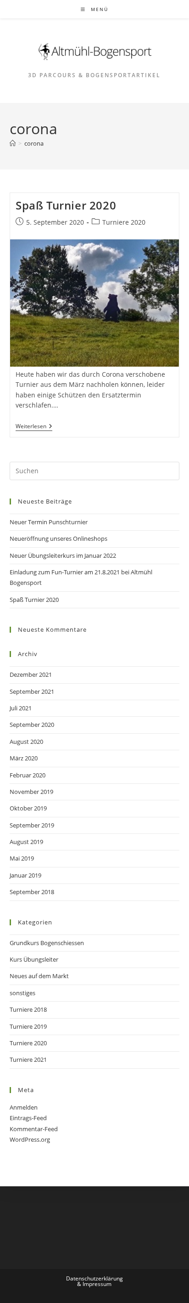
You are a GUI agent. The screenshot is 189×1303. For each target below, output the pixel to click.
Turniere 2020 (123, 222)
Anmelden (24, 1107)
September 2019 (32, 825)
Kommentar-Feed (34, 1129)
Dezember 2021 (31, 674)
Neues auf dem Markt (39, 976)
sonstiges (22, 993)
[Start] (13, 143)
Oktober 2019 (28, 808)
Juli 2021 (21, 708)
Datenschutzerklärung (94, 1278)
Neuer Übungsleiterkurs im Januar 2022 (63, 555)
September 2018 (32, 892)
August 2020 (26, 741)
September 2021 (32, 691)
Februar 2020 (27, 775)
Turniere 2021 (28, 1059)
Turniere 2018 (28, 1009)
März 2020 (24, 758)
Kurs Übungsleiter (34, 959)
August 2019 (26, 842)
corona (34, 143)
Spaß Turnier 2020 (66, 205)
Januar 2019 (25, 875)
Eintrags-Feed (28, 1118)
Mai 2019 (22, 858)
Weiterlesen (34, 427)
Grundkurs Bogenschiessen (47, 943)
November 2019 (31, 791)
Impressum (97, 1284)
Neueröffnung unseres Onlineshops (58, 538)
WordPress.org (30, 1139)
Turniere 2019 (28, 1026)
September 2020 (32, 724)
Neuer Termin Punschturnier (49, 522)
